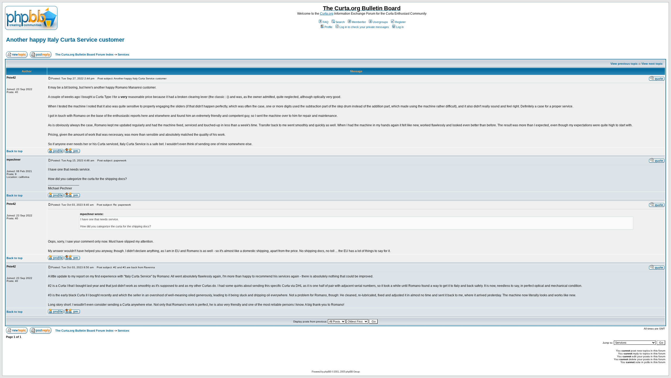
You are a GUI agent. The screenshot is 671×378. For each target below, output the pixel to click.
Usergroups (380, 22)
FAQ (325, 22)
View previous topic (624, 63)
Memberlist (359, 22)
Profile (328, 27)
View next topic (652, 63)
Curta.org (326, 13)
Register (400, 22)
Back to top (15, 151)
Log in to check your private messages (364, 27)
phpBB (327, 371)
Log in (400, 27)
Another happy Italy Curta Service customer (65, 39)
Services (123, 54)
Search (340, 22)
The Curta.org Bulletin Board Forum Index (84, 54)
